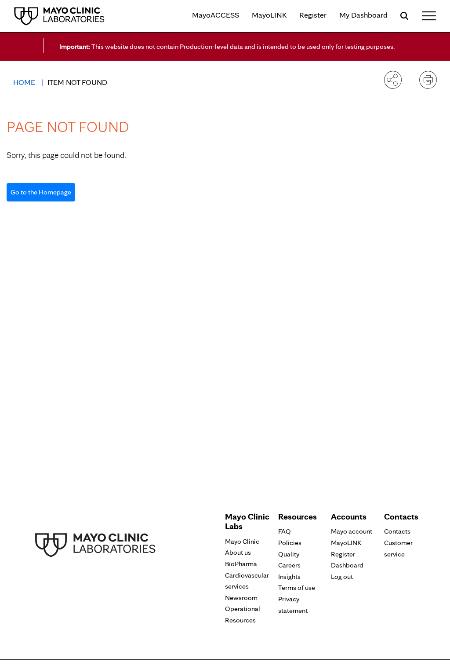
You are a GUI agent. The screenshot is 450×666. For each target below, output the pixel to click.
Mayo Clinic (242, 541)
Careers (289, 565)
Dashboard (347, 565)
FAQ (284, 531)
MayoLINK (269, 14)
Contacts (397, 531)
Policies (289, 542)
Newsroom (241, 597)
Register (313, 14)
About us (238, 552)
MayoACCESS (215, 14)
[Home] (59, 15)
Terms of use (296, 587)
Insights (289, 576)
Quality (288, 554)
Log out (342, 576)
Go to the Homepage (41, 192)
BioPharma (241, 564)
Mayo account (351, 531)
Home (25, 82)
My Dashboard (363, 14)
